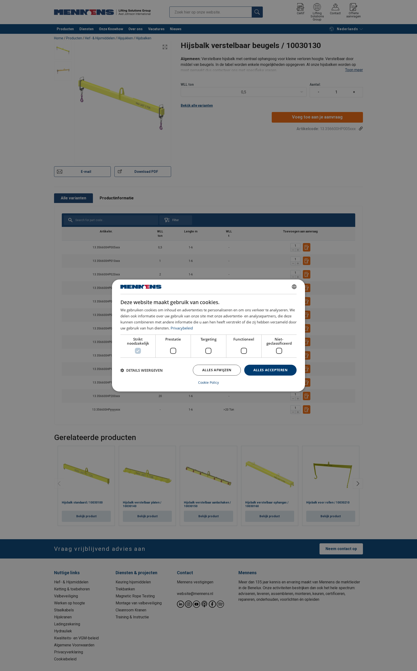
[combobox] (294, 286)
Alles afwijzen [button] (216, 370)
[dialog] (208, 335)
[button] (141, 370)
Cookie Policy (208, 382)
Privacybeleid (182, 328)
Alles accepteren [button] (270, 370)
